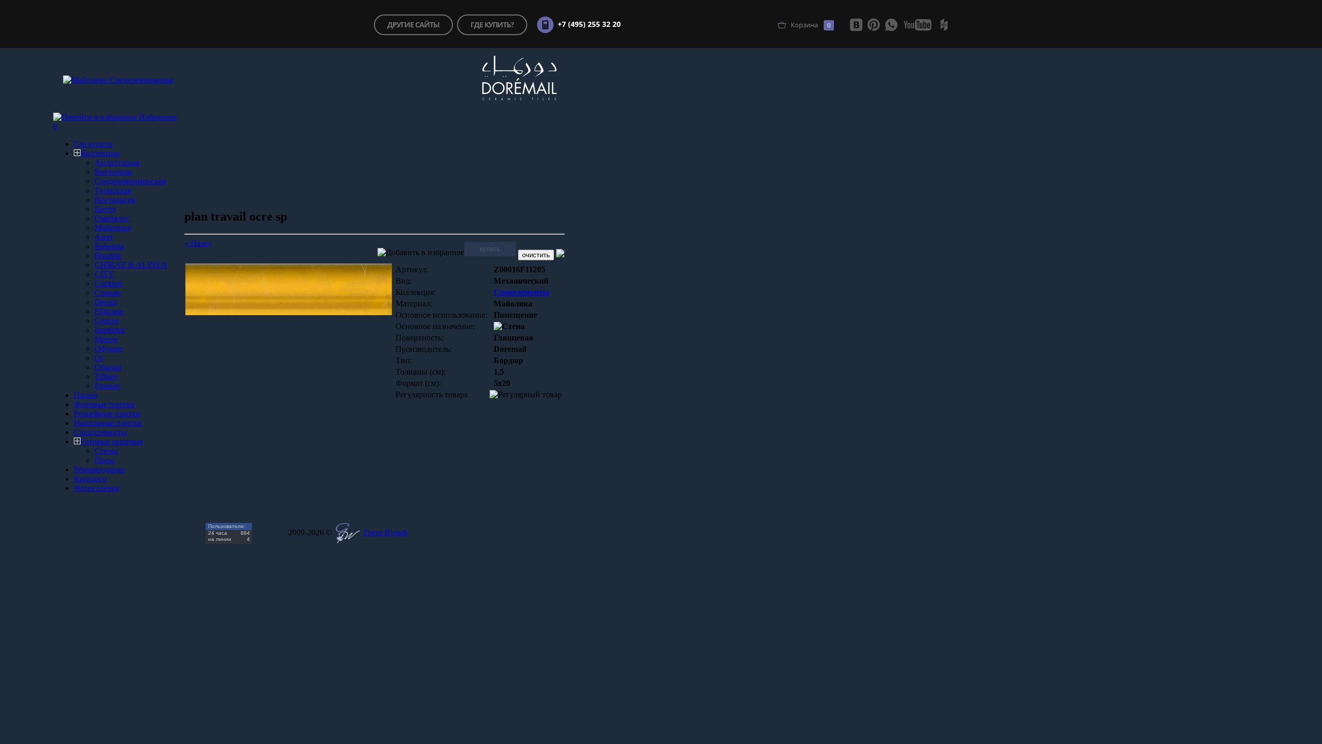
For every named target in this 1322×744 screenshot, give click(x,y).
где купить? (492, 24)
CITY (104, 274)
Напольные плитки (108, 423)
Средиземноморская (130, 181)
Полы (105, 460)
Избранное (158, 117)
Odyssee (108, 348)
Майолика (113, 227)
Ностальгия (115, 199)
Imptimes (109, 330)
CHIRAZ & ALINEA (131, 264)
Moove (106, 339)
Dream (106, 302)
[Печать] (560, 254)
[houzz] (944, 25)
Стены (106, 450)
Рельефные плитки (107, 413)
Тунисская (113, 190)
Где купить (93, 144)
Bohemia (109, 246)
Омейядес (112, 218)
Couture (108, 292)
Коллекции (100, 153)
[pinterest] (874, 25)
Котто (105, 209)
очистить (536, 255)
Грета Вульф (384, 532)
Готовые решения (112, 441)
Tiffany (106, 376)
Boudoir (108, 255)
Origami (108, 367)
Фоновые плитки (104, 404)
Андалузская (117, 162)
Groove (107, 320)
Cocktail (108, 283)
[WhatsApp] (891, 25)
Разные (107, 385)
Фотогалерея (96, 488)
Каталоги (90, 478)
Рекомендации (99, 469)
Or (99, 357)
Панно (85, 395)
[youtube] (918, 25)
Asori (104, 237)
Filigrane (109, 311)
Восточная (113, 171)
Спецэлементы (100, 432)
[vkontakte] (856, 25)
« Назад (197, 243)
